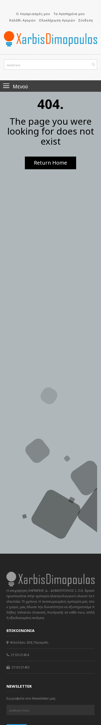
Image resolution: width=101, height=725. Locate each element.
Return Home (50, 162)
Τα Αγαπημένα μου (69, 14)
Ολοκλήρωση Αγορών (57, 20)
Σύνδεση (85, 20)
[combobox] (50, 64)
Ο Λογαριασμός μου (33, 14)
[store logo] (50, 38)
